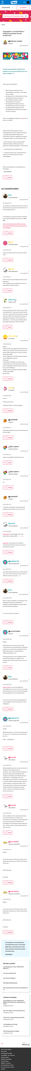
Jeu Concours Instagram (9, 978)
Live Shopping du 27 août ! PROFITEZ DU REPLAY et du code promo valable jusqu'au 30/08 (14, 1002)
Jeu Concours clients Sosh (9, 973)
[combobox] (15, 16)
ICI (22, 536)
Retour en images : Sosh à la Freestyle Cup (14, 1010)
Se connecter (23, 7)
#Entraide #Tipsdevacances (10, 983)
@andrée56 (6, 534)
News (3, 24)
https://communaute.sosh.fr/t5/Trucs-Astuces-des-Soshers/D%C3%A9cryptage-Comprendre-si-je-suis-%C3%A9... (15, 225)
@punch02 (5, 543)
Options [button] (28, 43)
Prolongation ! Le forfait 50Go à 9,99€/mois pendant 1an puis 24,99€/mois (13, 33)
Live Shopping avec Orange (10, 1024)
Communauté (6, 7)
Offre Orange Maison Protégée (11, 1031)
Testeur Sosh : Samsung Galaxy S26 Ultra (13, 1017)
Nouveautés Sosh (7, 171)
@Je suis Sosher (7, 687)
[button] (15, 56)
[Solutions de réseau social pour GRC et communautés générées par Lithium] (25, 1044)
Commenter (8, 954)
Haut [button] (2, 1043)
